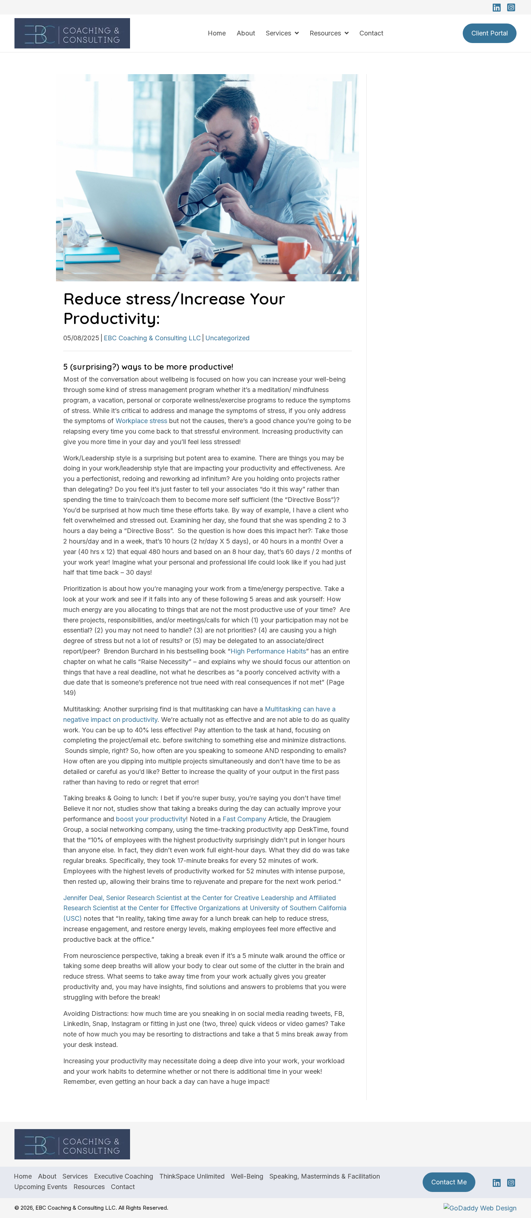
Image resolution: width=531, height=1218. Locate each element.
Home (23, 1176)
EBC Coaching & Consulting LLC (152, 338)
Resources (89, 1187)
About (47, 1176)
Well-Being (247, 1176)
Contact (123, 1187)
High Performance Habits (268, 651)
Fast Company (244, 819)
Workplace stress (141, 421)
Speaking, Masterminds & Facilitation (324, 1176)
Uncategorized (227, 338)
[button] (496, 7)
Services (75, 1176)
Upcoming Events (40, 1187)
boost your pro (138, 819)
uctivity (175, 819)
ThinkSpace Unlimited (192, 1176)
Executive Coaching (123, 1176)
